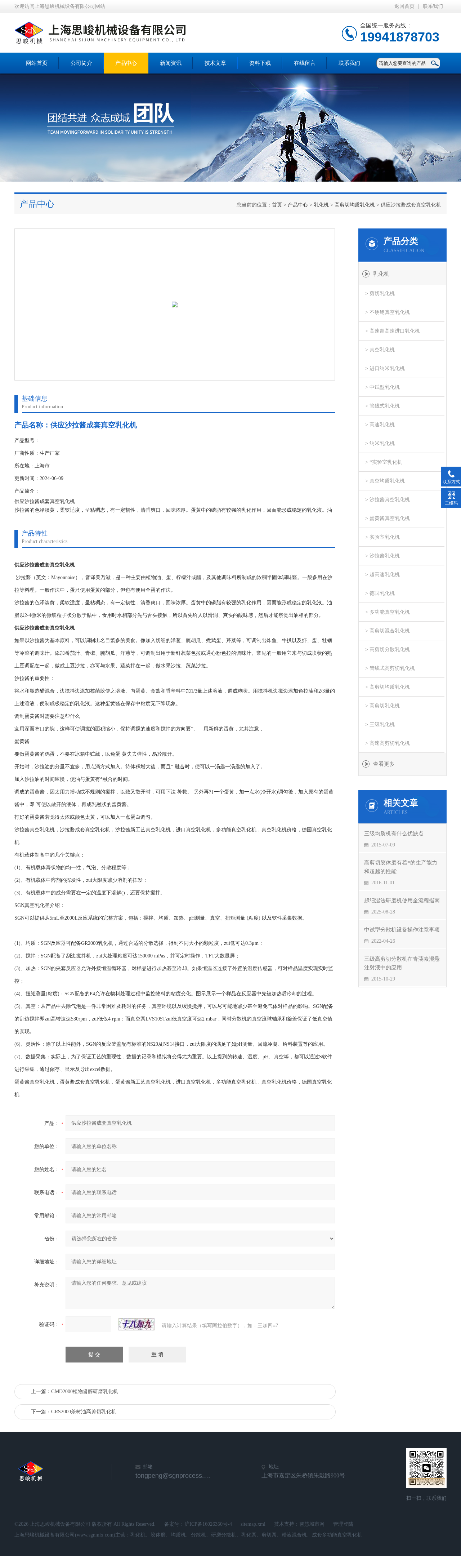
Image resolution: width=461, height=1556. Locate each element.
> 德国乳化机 (380, 593)
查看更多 (384, 764)
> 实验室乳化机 (382, 537)
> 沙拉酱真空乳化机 (387, 499)
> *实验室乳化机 (383, 462)
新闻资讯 (171, 63)
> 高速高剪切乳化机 (387, 743)
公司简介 (81, 63)
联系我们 (433, 6)
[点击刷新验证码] (136, 1324)
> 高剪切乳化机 (382, 705)
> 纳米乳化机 (380, 443)
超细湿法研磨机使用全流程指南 (402, 900)
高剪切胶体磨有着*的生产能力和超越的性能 (400, 867)
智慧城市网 (312, 1524)
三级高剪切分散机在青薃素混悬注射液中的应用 (402, 963)
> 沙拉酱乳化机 (382, 556)
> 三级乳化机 (380, 724)
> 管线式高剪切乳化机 (390, 668)
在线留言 (304, 63)
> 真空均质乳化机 (385, 481)
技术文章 (215, 63)
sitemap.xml (253, 1524)
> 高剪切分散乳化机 (387, 649)
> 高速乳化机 (380, 424)
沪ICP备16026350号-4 (208, 1524)
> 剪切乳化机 (380, 293)
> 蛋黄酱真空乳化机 (387, 518)
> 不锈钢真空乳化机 (387, 312)
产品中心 (126, 63)
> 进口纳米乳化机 (385, 368)
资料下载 (260, 63)
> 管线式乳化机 (382, 406)
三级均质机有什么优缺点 (394, 833)
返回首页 (404, 6)
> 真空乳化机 (380, 349)
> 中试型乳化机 (382, 387)
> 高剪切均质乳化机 (387, 687)
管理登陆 (343, 1524)
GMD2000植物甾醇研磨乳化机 (84, 1391)
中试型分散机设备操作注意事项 (402, 930)
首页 (277, 205)
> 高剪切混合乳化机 (387, 630)
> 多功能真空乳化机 (387, 612)
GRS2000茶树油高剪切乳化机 (83, 1411)
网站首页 (37, 63)
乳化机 (321, 205)
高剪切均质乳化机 (355, 205)
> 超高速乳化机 (382, 574)
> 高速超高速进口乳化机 (392, 331)
